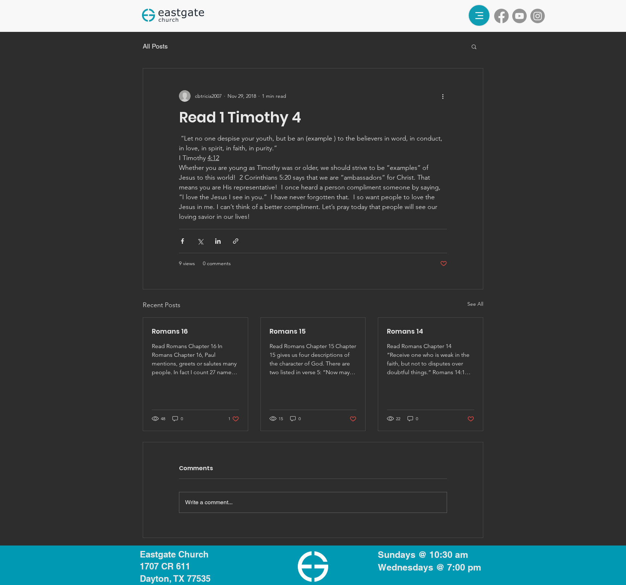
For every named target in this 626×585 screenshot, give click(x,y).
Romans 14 (405, 331)
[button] (474, 46)
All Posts (155, 46)
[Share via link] (235, 241)
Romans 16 (170, 331)
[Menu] (479, 15)
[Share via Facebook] (182, 241)
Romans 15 (288, 331)
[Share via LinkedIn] (217, 241)
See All (475, 304)
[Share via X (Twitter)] (200, 241)
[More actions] (442, 96)
